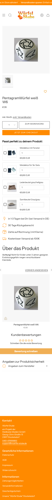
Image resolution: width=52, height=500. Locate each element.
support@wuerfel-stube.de (14, 443)
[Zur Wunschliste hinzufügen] (26, 91)
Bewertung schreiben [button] (26, 351)
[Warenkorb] (48, 15)
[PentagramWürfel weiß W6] (26, 298)
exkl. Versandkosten (22, 117)
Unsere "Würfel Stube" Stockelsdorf (18, 496)
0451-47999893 (9, 440)
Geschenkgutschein (11, 491)
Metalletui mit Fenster (30, 148)
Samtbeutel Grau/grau (30, 199)
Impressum (7, 465)
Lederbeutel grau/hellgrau (31, 182)
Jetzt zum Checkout (26, 132)
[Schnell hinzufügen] (5, 318)
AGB (4, 460)
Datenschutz (8, 455)
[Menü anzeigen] (4, 15)
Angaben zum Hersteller (21, 366)
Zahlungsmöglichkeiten (13, 480)
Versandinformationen (12, 486)
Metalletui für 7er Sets (30, 165)
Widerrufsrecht (9, 470)
